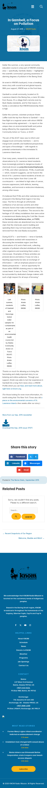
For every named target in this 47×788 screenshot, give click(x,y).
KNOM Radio (31, 29)
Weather (23, 654)
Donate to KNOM (23, 650)
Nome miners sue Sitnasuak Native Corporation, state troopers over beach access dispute (24, 755)
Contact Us (23, 665)
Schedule (23, 642)
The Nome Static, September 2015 (25, 480)
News (23, 646)
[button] (15, 625)
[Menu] (33, 7)
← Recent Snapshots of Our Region (17, 533)
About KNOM (23, 638)
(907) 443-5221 (23, 687)
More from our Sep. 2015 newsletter (17, 415)
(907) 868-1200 (23, 705)
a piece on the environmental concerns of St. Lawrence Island (22, 400)
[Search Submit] (16, 516)
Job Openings (23, 661)
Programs (23, 657)
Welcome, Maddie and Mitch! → (31, 538)
